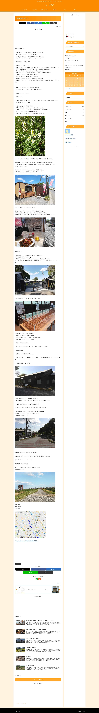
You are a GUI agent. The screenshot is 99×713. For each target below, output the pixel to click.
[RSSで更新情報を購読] (39, 579)
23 (80, 83)
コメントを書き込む (38, 679)
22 (77, 83)
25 (66, 85)
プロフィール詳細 (69, 134)
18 (66, 83)
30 (80, 85)
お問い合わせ (68, 142)
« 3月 (66, 88)
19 (69, 83)
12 (69, 82)
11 (66, 82)
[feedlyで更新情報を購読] (37, 579)
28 (74, 85)
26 (69, 85)
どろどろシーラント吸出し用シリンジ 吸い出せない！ (74, 66)
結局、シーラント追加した (71, 60)
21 (74, 83)
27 (72, 85)
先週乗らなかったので (70, 55)
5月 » (69, 88)
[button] (53, 23)
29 (77, 85)
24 (83, 83)
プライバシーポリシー (70, 138)
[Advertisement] (38, 38)
